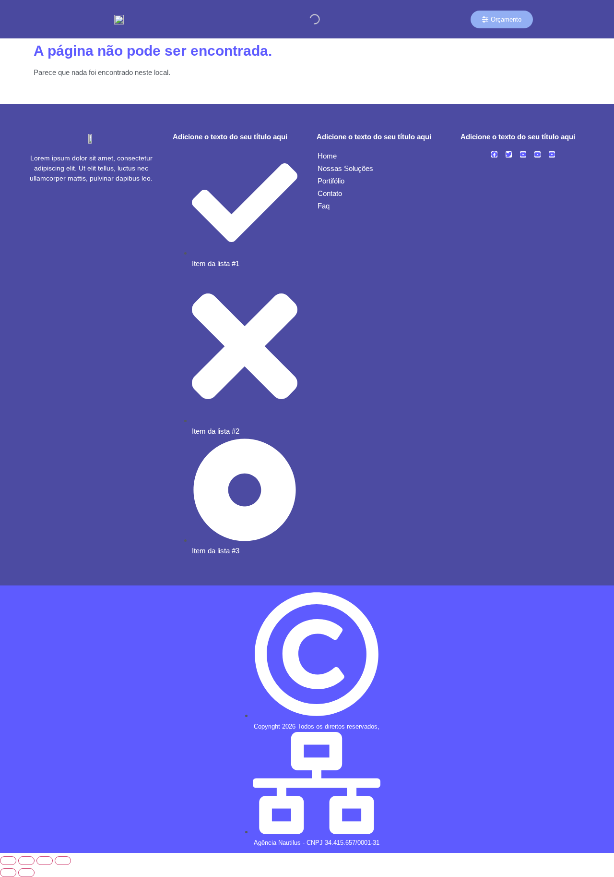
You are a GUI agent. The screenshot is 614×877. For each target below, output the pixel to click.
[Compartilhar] (44, 860)
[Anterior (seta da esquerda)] (8, 872)
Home (327, 156)
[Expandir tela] (26, 860)
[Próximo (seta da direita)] (26, 872)
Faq (324, 206)
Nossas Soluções (345, 168)
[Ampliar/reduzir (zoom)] (8, 860)
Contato (330, 193)
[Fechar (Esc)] (63, 860)
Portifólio (331, 181)
